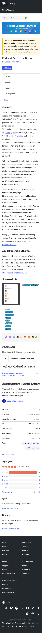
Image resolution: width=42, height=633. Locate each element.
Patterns (25, 554)
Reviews (8, 82)
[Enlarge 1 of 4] (17, 286)
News (4, 546)
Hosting (5, 550)
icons (30, 443)
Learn (4, 562)
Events (25, 565)
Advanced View (8, 454)
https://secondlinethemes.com (14, 273)
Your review (7, 492)
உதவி (6, 99)
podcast (36, 443)
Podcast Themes (9, 244)
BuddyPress (8, 592)
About (4, 542)
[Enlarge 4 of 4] (37, 336)
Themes (25, 546)
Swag (25, 573)
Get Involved (27, 562)
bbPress (6, 588)
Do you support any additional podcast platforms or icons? (14, 374)
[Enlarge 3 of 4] (17, 310)
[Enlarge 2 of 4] (37, 286)
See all (37, 492)
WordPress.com (9, 581)
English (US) (35, 438)
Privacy (5, 554)
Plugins (25, 550)
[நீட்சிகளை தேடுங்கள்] (26, 18)
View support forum (10, 509)
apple (24, 443)
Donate (26, 569)
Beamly (20, 136)
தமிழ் (9, 602)
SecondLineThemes (13, 62)
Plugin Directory (8, 10)
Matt (5, 585)
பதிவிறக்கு (7, 68)
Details (7, 76)
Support (5, 565)
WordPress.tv (9, 573)
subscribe (35, 448)
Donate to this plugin (10, 529)
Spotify (8, 132)
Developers (7, 569)
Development (10, 94)
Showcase (26, 542)
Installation (9, 88)
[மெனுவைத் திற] (38, 3)
